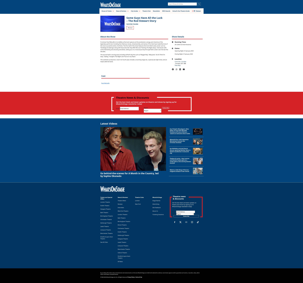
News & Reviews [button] (121, 11)
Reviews (120, 204)
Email (118, 108)
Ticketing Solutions (158, 214)
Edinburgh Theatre (106, 223)
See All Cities (104, 242)
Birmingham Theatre (106, 216)
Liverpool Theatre (105, 230)
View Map (178, 65)
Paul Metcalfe (105, 83)
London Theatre (105, 202)
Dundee (135, 24)
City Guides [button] (134, 11)
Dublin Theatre (104, 205)
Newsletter (156, 11)
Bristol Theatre (122, 225)
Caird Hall (178, 61)
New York (138, 204)
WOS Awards (166, 11)
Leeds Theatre (104, 226)
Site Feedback (156, 207)
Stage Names (156, 201)
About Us (155, 211)
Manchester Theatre (106, 233)
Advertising (155, 204)
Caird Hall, (129, 24)
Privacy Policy (130, 277)
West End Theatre (123, 211)
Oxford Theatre (122, 253)
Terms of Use (139, 277)
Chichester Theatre (106, 219)
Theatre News (122, 201)
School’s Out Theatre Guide (181, 11)
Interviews (121, 207)
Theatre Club (147, 11)
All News (120, 261)
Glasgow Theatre (105, 209)
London (137, 201)
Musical (130, 28)
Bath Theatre (104, 212)
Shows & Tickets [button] (107, 11)
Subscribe (166, 108)
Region (146, 108)
